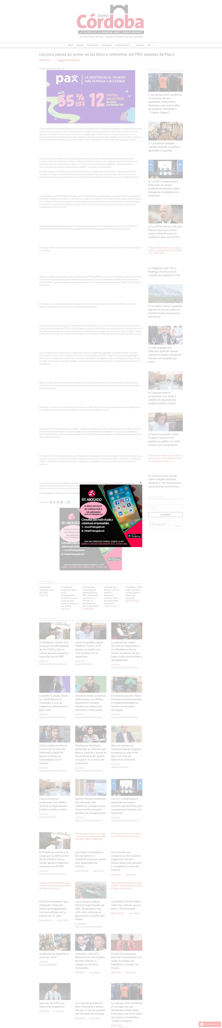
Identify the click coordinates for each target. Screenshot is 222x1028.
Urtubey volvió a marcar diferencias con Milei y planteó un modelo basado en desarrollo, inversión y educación (90, 702)
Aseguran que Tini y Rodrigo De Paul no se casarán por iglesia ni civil (164, 272)
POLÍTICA (44, 60)
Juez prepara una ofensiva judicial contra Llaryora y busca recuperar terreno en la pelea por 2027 (164, 354)
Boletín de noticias (156, 497)
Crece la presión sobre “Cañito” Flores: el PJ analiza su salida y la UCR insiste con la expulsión (89, 649)
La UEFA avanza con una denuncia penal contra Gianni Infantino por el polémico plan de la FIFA (165, 232)
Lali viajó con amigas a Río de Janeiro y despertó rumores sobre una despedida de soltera (111, 595)
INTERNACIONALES (122, 45)
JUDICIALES (116, 1025)
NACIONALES (106, 45)
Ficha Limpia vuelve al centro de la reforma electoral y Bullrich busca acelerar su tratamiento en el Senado (53, 754)
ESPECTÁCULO (111, 606)
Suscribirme (165, 514)
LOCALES (80, 45)
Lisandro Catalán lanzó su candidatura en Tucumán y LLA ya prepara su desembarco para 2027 (53, 702)
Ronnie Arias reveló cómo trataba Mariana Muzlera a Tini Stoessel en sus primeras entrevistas (164, 481)
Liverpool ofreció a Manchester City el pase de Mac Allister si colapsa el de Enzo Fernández (90, 961)
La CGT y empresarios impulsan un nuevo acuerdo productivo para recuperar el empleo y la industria (126, 806)
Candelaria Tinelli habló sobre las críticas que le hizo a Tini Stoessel (134, 592)
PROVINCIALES (92, 45)
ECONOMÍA (87, 609)
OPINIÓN (43, 595)
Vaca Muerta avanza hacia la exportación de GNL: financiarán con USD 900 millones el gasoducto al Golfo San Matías (90, 596)
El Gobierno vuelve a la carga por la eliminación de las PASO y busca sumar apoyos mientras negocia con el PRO (69, 596)
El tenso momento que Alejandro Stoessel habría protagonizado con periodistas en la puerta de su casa (53, 908)
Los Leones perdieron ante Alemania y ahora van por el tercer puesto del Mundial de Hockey (90, 1008)
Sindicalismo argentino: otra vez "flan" (46, 589)
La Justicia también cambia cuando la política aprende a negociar (164, 147)
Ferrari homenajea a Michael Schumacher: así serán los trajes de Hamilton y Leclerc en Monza (126, 961)
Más (149, 45)
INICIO (70, 45)
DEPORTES (116, 874)
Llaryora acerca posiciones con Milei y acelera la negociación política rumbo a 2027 (53, 804)
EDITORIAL (140, 45)
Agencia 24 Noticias (68, 60)
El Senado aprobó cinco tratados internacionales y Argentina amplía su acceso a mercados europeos (126, 702)
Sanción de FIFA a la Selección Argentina (52, 1005)
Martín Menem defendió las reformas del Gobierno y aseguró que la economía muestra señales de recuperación (90, 806)
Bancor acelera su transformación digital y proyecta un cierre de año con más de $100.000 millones (126, 752)
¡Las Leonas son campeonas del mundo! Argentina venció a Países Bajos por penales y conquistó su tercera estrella (126, 861)
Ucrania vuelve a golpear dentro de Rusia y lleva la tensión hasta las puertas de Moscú (165, 311)
